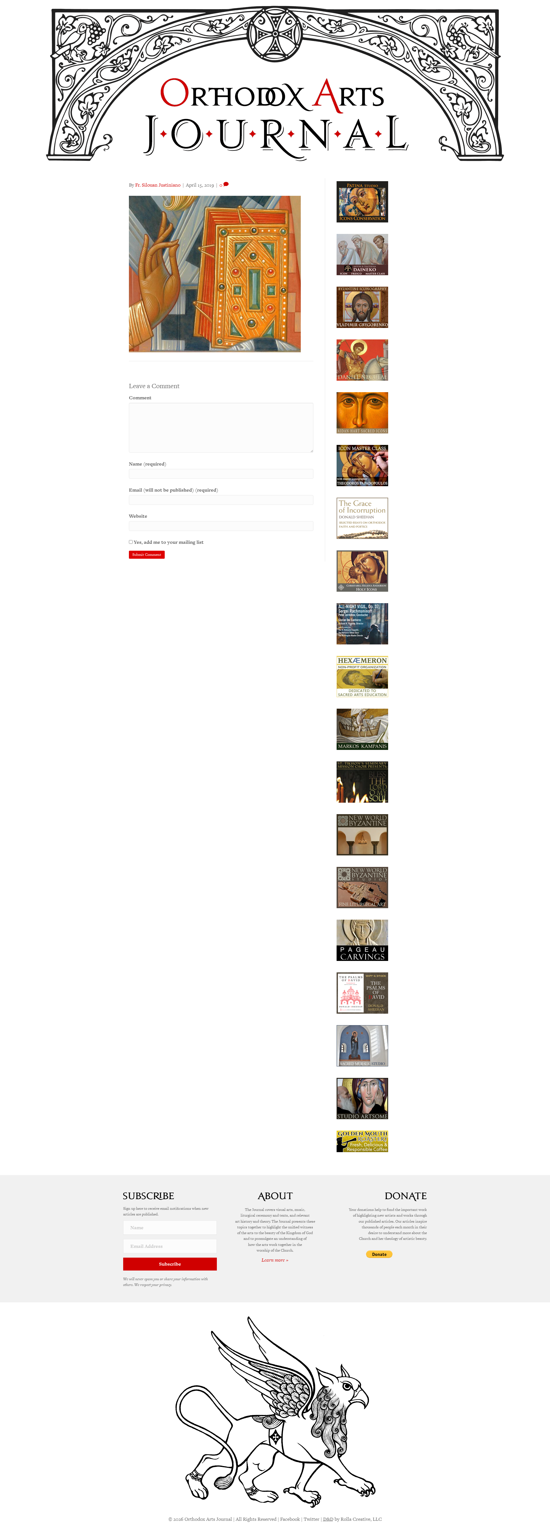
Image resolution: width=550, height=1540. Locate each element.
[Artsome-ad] (362, 1098)
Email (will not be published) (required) (173, 489)
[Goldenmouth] (362, 1141)
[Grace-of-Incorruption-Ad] (362, 517)
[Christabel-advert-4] (362, 570)
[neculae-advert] (362, 359)
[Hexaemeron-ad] (362, 676)
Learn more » (275, 1259)
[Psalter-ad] (362, 992)
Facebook (290, 1519)
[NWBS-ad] (362, 887)
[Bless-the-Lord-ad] (362, 781)
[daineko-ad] (362, 254)
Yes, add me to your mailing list (168, 542)
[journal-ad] (362, 939)
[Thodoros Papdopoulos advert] (362, 465)
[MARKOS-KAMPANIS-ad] (362, 728)
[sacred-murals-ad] (362, 1045)
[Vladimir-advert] (362, 306)
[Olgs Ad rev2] (362, 201)
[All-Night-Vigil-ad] (362, 623)
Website (138, 516)
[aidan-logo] (362, 412)
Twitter (311, 1519)
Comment (140, 397)
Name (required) (147, 463)
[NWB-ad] (362, 834)
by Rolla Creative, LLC (352, 1519)
